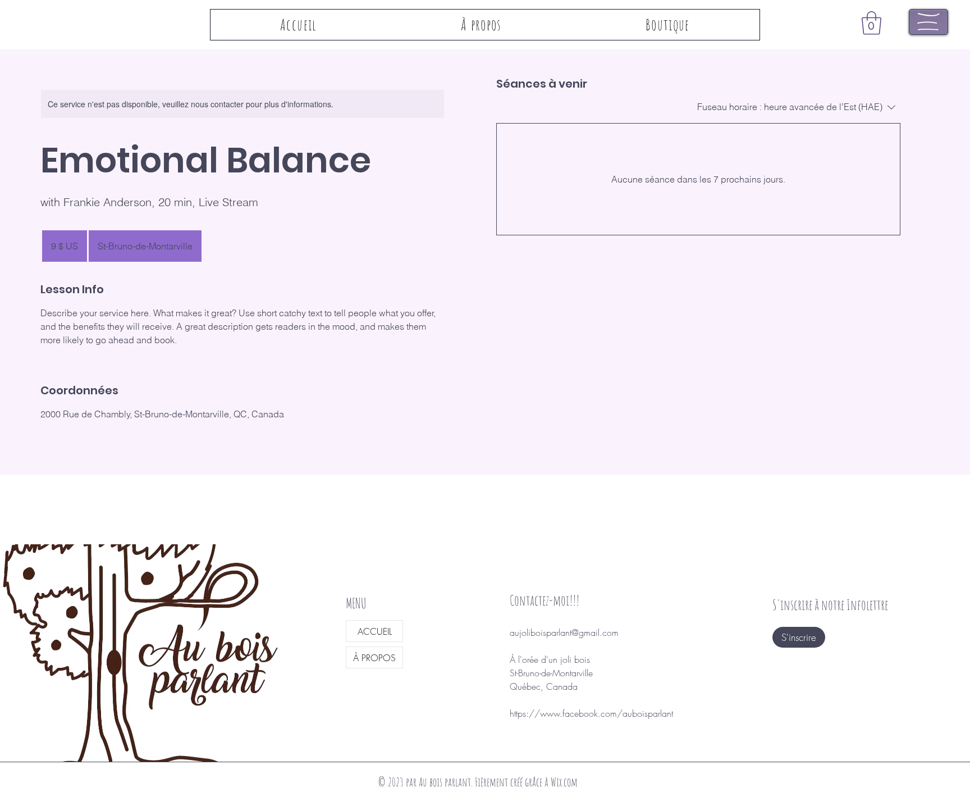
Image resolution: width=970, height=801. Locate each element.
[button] (871, 23)
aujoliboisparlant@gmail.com (564, 632)
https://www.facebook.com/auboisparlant (591, 713)
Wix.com (564, 782)
